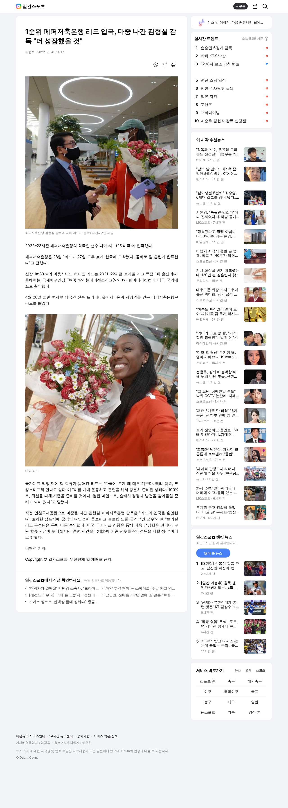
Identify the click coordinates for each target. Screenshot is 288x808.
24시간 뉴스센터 (61, 736)
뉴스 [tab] (238, 670)
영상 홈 (255, 712)
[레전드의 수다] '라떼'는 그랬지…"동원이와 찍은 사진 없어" (64, 595)
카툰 (231, 712)
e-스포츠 (208, 712)
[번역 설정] (155, 64)
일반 (254, 702)
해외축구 (255, 681)
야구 (208, 691)
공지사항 (83, 736)
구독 (242, 6)
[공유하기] (255, 6)
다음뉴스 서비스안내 (30, 736)
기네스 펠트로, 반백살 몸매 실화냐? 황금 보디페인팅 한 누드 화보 (64, 601)
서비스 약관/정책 (106, 736)
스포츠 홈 (208, 681)
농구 (208, 702)
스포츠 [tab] (260, 670)
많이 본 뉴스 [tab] (213, 553)
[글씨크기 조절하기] (164, 64)
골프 (254, 691)
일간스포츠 (33, 6)
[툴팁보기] (266, 39)
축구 (231, 681)
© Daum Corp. (27, 757)
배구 (231, 702)
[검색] (266, 6)
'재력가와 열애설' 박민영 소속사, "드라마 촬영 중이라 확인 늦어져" (64, 588)
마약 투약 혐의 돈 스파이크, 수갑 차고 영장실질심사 (141, 588)
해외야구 (231, 691)
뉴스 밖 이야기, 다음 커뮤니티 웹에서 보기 (239, 22)
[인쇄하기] (173, 64)
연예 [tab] (248, 670)
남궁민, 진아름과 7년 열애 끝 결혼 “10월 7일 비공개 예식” (141, 595)
